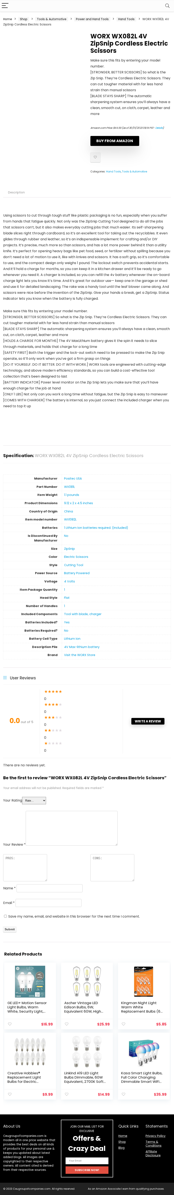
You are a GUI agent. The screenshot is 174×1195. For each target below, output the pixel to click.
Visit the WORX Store (79, 655)
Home (7, 19)
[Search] (167, 5)
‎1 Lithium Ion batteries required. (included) (96, 528)
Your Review (14, 844)
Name (9, 888)
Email (9, 902)
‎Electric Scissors (76, 557)
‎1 (64, 590)
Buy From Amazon (114, 140)
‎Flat (67, 598)
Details (159, 128)
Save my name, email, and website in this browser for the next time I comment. (74, 916)
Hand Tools (126, 19)
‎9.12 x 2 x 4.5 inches (78, 503)
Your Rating (12, 800)
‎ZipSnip (69, 549)
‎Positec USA (73, 478)
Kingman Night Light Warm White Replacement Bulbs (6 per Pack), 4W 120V (140, 1009)
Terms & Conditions (153, 1144)
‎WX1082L (70, 519)
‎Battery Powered (77, 573)
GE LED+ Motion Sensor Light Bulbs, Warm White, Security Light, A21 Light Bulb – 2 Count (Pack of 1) (27, 1011)
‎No (66, 536)
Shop (23, 19)
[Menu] (5, 5)
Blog (121, 1148)
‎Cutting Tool (73, 565)
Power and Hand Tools (92, 19)
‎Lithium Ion (72, 639)
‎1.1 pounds (71, 495)
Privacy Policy (156, 1136)
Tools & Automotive (51, 19)
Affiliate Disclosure (153, 1153)
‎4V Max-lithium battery (82, 647)
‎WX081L (69, 487)
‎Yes (67, 622)
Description (16, 192)
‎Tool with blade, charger (82, 614)
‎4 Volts (69, 581)
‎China (68, 511)
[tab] (16, 192)
